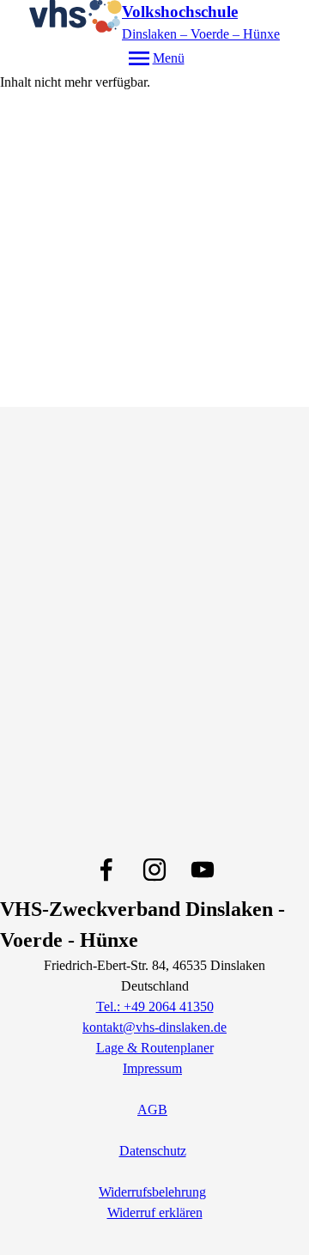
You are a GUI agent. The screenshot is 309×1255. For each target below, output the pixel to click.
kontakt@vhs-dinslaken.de (154, 1027)
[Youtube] (203, 870)
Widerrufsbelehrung (152, 1192)
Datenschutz (152, 1150)
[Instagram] (154, 870)
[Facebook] (106, 870)
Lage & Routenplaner (155, 1047)
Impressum (152, 1068)
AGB (152, 1109)
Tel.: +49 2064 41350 (155, 1006)
